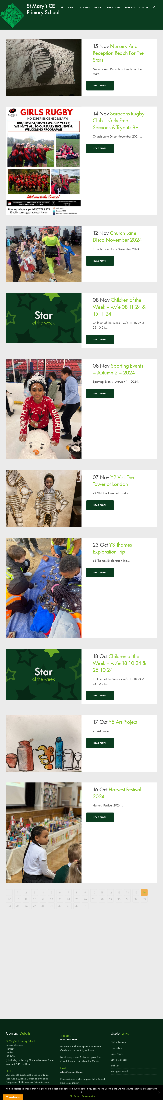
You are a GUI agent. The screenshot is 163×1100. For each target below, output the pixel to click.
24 (68, 899)
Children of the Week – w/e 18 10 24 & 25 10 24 (119, 663)
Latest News (117, 1053)
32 (135, 899)
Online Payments (119, 1042)
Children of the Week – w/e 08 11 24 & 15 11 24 (119, 306)
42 (76, 906)
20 (34, 899)
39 (51, 906)
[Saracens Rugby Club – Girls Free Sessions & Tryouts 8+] (44, 161)
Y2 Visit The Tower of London (113, 481)
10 (93, 892)
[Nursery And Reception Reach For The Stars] (44, 67)
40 (59, 906)
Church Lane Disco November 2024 (117, 236)
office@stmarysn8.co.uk (72, 1072)
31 (127, 899)
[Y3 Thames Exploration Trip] (44, 588)
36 (26, 906)
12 (110, 892)
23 (59, 899)
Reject (77, 1096)
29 (110, 899)
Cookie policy (88, 1096)
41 (68, 906)
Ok (71, 1096)
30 (118, 899)
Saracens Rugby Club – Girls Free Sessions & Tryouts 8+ (119, 120)
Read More (100, 85)
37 (34, 906)
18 (17, 899)
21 (43, 899)
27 (93, 899)
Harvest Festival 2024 (117, 793)
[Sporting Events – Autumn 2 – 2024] (44, 409)
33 (144, 899)
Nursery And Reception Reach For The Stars (118, 52)
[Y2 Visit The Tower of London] (44, 498)
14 (127, 892)
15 (135, 892)
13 (118, 892)
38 (43, 906)
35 (17, 906)
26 (85, 899)
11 (102, 892)
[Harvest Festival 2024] (44, 832)
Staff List (114, 1065)
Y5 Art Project (123, 722)
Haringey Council (119, 1071)
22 (51, 899)
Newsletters (116, 1048)
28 (102, 899)
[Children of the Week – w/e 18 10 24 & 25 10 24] (44, 674)
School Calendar (119, 1059)
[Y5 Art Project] (44, 743)
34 (9, 906)
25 (76, 899)
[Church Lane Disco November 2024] (44, 254)
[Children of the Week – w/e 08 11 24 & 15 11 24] (44, 318)
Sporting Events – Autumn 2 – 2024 (118, 369)
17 (9, 899)
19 (26, 899)
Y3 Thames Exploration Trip (112, 548)
